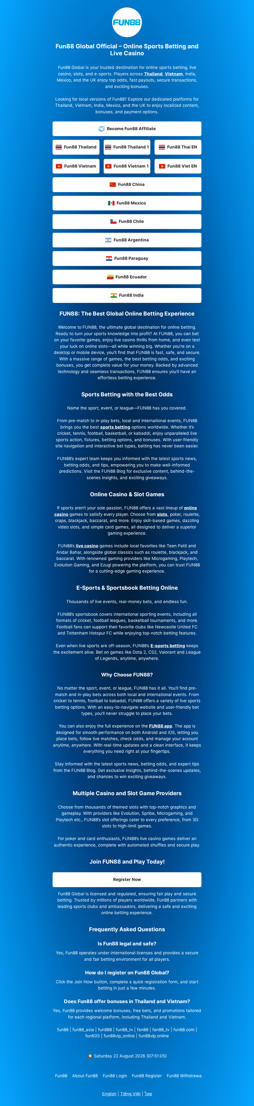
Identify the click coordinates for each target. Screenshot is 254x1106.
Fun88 (61, 1075)
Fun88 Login (115, 1075)
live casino (87, 545)
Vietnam (174, 73)
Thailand (153, 73)
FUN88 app (160, 726)
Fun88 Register (147, 1075)
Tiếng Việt (130, 1093)
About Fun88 (85, 1075)
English (109, 1093)
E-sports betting (168, 645)
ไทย (148, 1093)
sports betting (115, 427)
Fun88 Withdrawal (185, 1075)
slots (162, 514)
